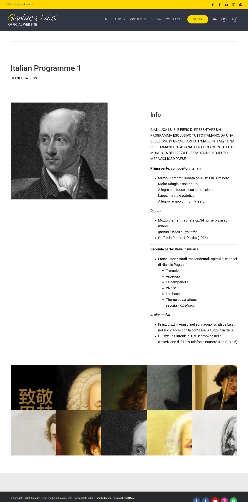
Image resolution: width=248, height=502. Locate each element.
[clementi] (59, 104)
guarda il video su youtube (177, 232)
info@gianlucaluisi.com (59, 498)
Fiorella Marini (103, 498)
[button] (234, 19)
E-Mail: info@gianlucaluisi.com (22, 4)
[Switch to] (215, 19)
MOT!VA (129, 498)
